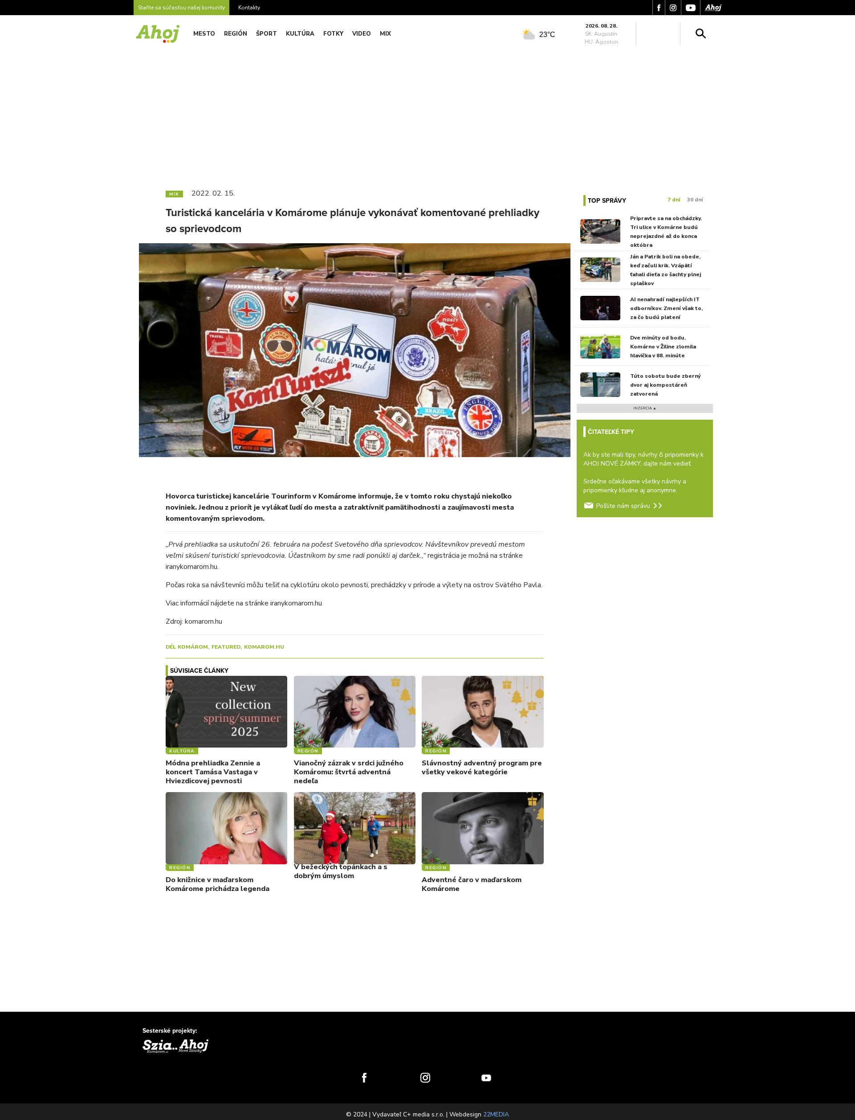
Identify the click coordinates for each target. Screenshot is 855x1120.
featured (226, 646)
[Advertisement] (427, 115)
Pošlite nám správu (623, 506)
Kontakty (249, 7)
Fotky (333, 34)
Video (361, 34)
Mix (385, 34)
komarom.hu (264, 646)
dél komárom (187, 646)
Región (235, 34)
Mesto (204, 34)
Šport (266, 34)
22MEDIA (496, 1114)
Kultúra (300, 34)
